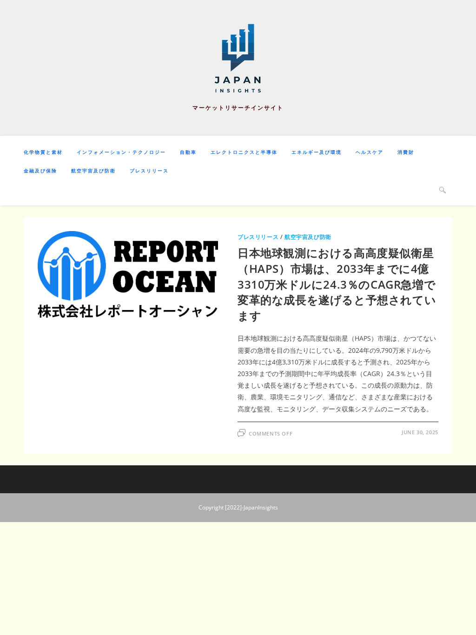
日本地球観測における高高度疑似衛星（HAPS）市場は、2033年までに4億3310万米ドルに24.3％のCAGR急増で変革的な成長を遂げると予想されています (337, 284)
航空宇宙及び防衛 (307, 237)
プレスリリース (258, 237)
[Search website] (442, 190)
